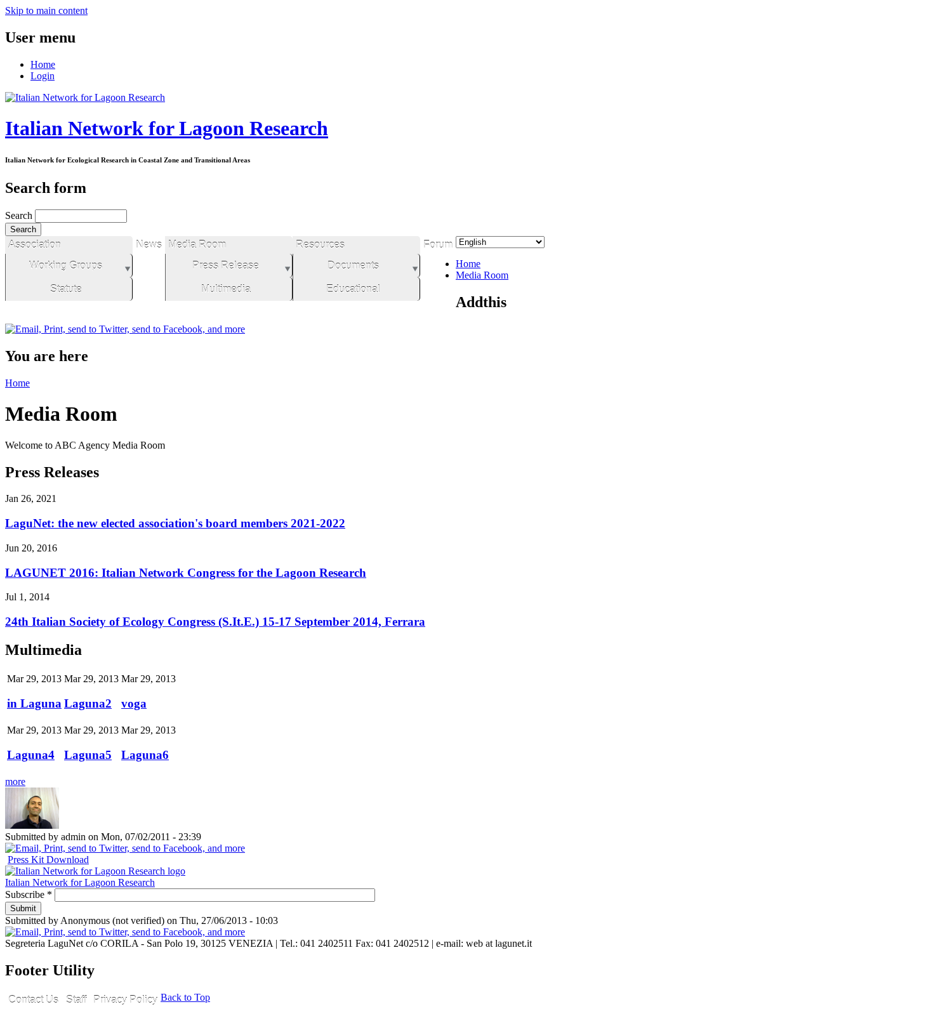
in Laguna (34, 703)
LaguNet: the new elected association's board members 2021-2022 (175, 523)
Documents (353, 265)
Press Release (225, 265)
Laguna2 (88, 703)
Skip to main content (46, 10)
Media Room (197, 244)
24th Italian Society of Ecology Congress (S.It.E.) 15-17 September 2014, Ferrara (215, 621)
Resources (320, 244)
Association (34, 244)
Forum (438, 244)
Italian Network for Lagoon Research (166, 128)
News (149, 244)
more (15, 781)
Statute (66, 289)
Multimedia (226, 289)
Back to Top (185, 997)
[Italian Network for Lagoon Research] (85, 97)
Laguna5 (88, 755)
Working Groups (65, 265)
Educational (353, 289)
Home (42, 64)
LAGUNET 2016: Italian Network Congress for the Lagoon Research (185, 572)
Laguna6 (145, 755)
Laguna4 (31, 755)
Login (42, 75)
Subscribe (28, 894)
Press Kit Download (48, 859)
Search (20, 215)
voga (134, 703)
